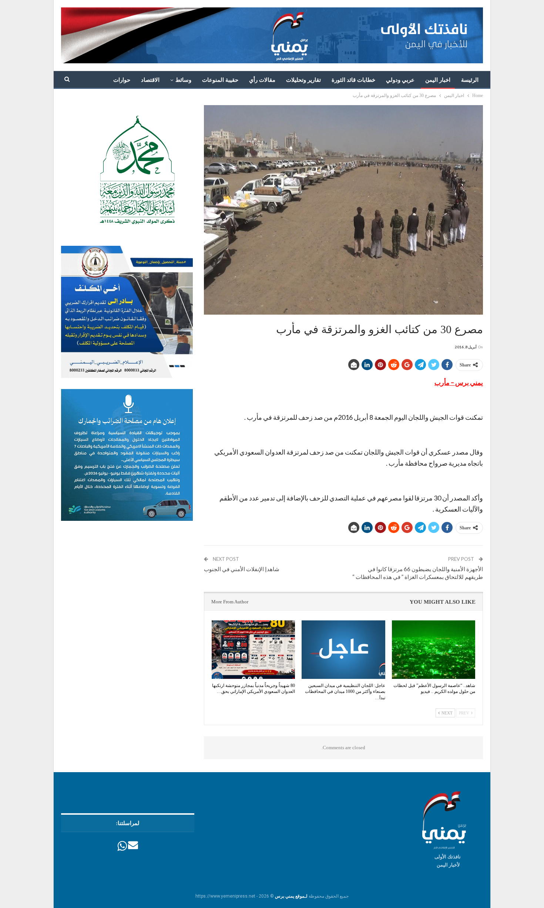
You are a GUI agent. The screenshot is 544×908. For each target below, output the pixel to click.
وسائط (183, 80)
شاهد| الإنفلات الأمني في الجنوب (241, 569)
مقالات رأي (262, 80)
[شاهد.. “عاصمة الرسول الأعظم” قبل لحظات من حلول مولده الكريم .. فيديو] (433, 649)
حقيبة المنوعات (220, 80)
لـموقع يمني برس (291, 896)
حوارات (121, 80)
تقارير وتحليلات (303, 80)
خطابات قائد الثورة (353, 80)
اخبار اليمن (437, 80)
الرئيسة (469, 80)
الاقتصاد (150, 80)
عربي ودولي (400, 80)
